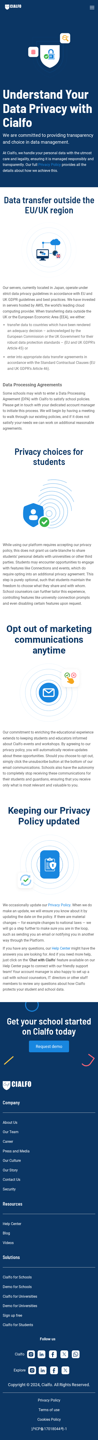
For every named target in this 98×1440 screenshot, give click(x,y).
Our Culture (12, 1160)
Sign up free (12, 1315)
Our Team (10, 1132)
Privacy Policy (49, 164)
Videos (8, 1243)
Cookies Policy (49, 1419)
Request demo (49, 1046)
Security (9, 1189)
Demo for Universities (20, 1306)
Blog (6, 1233)
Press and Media (16, 1151)
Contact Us (11, 1179)
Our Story (10, 1170)
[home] (12, 7)
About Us (10, 1122)
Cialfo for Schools (17, 1277)
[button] (92, 7)
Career (8, 1141)
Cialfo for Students (18, 1325)
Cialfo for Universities (20, 1296)
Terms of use (49, 1410)
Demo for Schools (17, 1287)
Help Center (61, 948)
